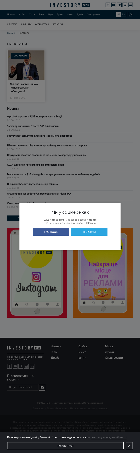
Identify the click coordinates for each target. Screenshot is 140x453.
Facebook (51, 232)
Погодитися (65, 446)
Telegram (89, 232)
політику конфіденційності (109, 437)
